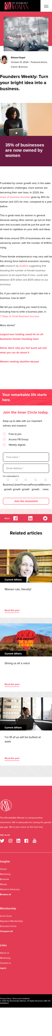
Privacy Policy (5, 998)
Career (14, 66)
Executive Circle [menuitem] (8, 926)
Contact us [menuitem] (5, 963)
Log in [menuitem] (3, 968)
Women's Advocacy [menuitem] (10, 889)
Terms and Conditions (21, 998)
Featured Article (39, 62)
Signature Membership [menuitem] (11, 921)
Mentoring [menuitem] (5, 874)
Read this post (12, 610)
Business (23, 66)
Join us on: (5, 835)
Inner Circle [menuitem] (6, 916)
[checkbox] (27, 485)
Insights (5, 861)
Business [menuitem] (4, 879)
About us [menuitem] (4, 952)
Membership (8, 908)
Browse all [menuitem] (5, 894)
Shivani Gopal (18, 57)
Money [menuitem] (3, 884)
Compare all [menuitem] (6, 931)
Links (3, 945)
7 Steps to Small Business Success (19, 316)
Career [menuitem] (3, 869)
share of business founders (15, 197)
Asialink (23, 265)
